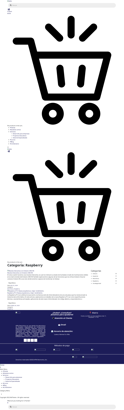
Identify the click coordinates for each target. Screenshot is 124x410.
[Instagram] (28, 340)
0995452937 (62, 321)
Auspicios (95, 276)
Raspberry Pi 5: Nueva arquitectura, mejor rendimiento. (25, 293)
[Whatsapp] (35, 340)
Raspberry (17, 289)
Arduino (95, 273)
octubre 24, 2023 (15, 305)
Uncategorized (97, 283)
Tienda (13, 128)
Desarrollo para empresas (21, 134)
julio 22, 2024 (14, 285)
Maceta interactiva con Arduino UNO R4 (20, 273)
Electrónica (10, 289)
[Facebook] (25, 340)
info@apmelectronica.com (62, 328)
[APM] (9, 1)
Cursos (13, 140)
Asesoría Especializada (20, 138)
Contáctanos (15, 144)
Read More (12, 283)
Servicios (13, 132)
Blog (12, 142)
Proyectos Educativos (19, 136)
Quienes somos (16, 130)
